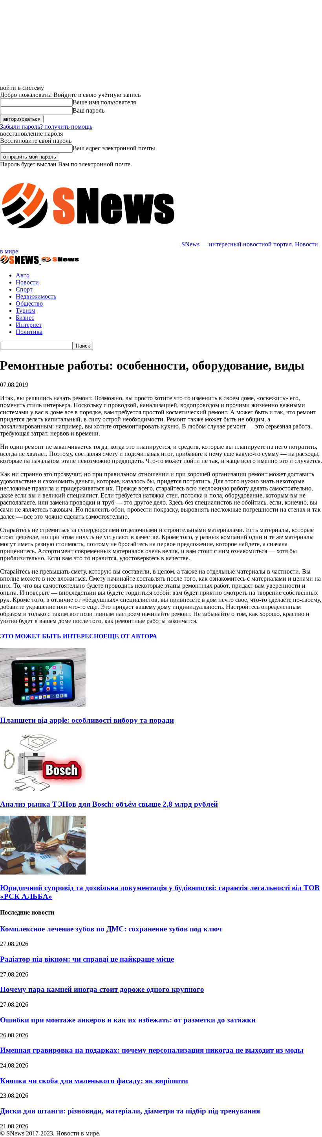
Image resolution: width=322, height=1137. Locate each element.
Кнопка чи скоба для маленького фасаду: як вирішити (94, 1081)
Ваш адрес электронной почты (114, 148)
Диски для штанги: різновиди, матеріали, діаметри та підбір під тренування (130, 1111)
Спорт (24, 289)
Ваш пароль (88, 110)
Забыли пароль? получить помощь (46, 126)
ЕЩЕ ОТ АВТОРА (130, 636)
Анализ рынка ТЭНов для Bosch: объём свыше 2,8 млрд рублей (109, 804)
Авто (22, 275)
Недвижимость (36, 296)
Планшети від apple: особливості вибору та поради (87, 720)
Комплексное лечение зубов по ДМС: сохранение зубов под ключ (111, 929)
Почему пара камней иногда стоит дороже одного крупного (102, 989)
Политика (29, 331)
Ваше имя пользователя (104, 102)
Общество (29, 303)
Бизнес (25, 317)
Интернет (29, 324)
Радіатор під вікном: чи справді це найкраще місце (87, 959)
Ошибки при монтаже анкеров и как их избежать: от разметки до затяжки (128, 1020)
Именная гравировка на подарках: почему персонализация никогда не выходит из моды (152, 1050)
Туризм (25, 310)
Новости (27, 282)
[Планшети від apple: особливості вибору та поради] (43, 705)
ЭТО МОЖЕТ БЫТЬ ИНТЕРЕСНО (51, 636)
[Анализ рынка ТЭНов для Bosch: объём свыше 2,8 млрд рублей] (43, 788)
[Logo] (20, 262)
